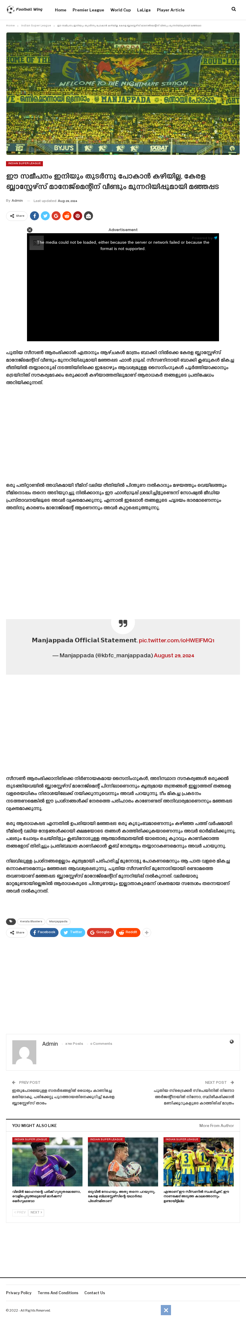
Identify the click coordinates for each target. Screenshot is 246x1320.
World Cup (120, 10)
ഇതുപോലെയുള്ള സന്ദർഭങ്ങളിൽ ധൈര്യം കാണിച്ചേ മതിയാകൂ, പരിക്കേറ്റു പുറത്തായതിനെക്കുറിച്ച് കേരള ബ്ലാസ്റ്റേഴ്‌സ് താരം (63, 1097)
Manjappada (58, 921)
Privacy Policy (19, 1293)
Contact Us (94, 1293)
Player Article (170, 10)
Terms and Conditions (58, 1293)
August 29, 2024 (174, 656)
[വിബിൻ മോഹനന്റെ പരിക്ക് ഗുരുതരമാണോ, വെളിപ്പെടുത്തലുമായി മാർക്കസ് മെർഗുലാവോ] (47, 1161)
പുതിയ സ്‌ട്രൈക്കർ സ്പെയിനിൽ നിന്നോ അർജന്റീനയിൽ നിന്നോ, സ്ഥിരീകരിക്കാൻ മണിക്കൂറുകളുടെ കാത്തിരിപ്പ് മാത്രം (194, 1097)
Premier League (88, 10)
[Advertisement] (123, 436)
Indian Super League (24, 163)
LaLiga (144, 10)
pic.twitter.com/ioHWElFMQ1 (176, 641)
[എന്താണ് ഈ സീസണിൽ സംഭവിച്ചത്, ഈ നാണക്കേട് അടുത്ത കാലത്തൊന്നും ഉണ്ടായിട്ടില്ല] (199, 1161)
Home (60, 10)
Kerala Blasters (31, 921)
